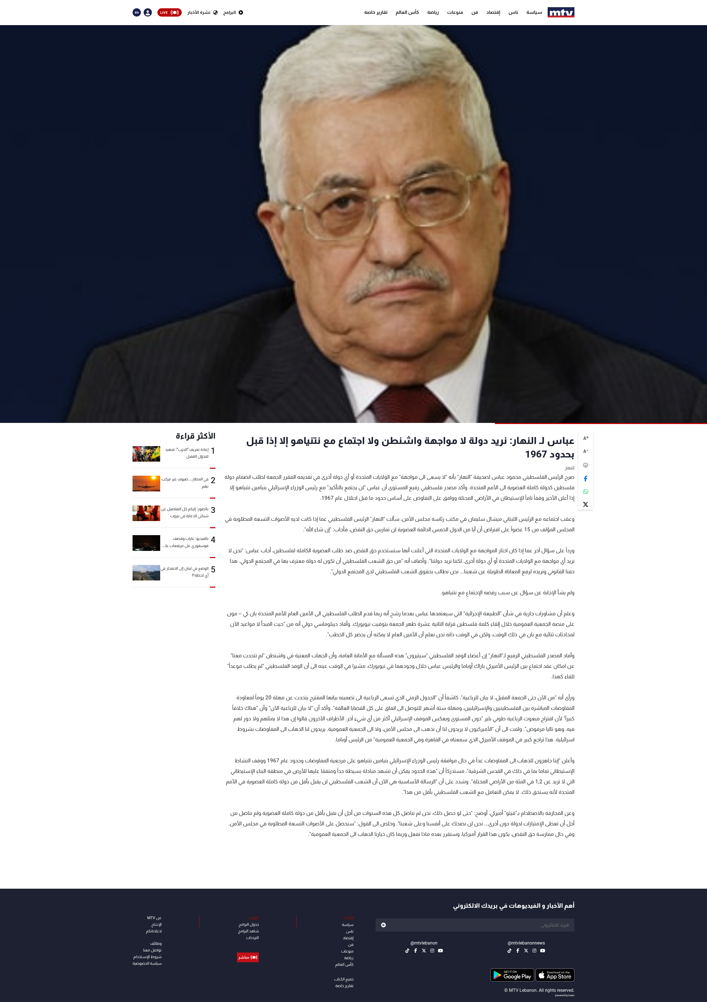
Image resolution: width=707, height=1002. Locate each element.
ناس (513, 12)
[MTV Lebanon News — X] (526, 950)
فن (474, 12)
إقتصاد (493, 12)
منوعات (455, 12)
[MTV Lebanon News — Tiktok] (509, 950)
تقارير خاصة (375, 12)
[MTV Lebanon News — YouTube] (543, 950)
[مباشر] (248, 944)
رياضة (433, 12)
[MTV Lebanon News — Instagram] (534, 950)
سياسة (534, 12)
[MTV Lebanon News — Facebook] (518, 950)
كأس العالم (407, 12)
